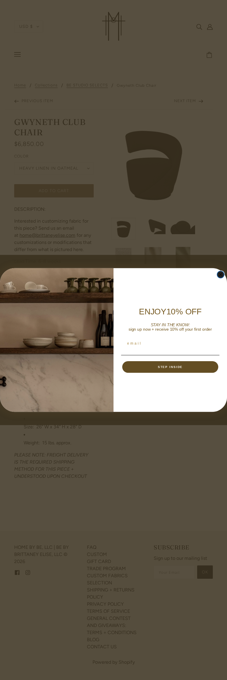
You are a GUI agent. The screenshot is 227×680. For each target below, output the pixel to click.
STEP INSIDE (170, 367)
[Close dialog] (220, 274)
